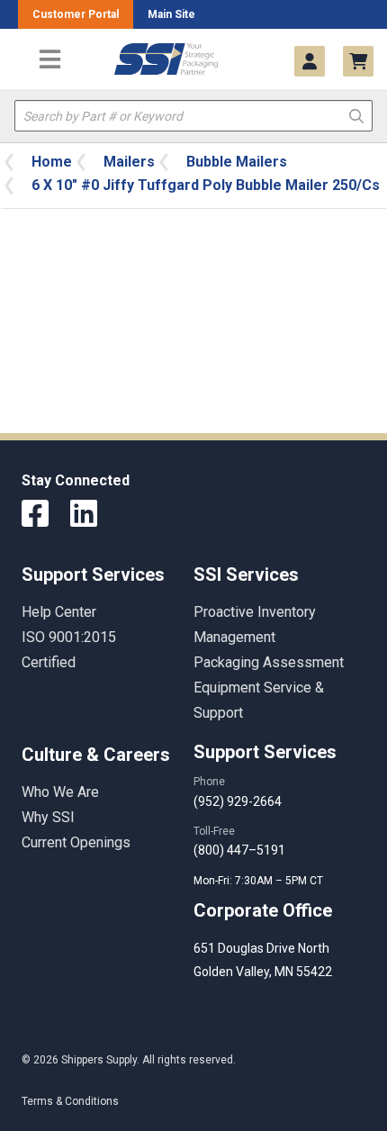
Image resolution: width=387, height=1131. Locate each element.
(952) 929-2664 (238, 801)
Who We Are (60, 792)
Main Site (171, 14)
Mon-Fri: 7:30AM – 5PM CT (260, 880)
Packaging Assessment (269, 662)
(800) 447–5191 (239, 850)
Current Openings (76, 842)
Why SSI (48, 817)
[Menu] (50, 59)
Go (356, 115)
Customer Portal (75, 14)
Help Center (59, 611)
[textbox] (193, 115)
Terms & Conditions (70, 1101)
